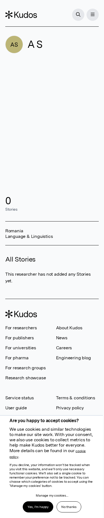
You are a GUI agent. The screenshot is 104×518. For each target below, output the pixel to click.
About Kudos (69, 327)
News (61, 337)
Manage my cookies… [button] (52, 495)
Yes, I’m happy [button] (38, 507)
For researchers (21, 327)
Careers (64, 347)
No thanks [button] (69, 507)
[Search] (78, 15)
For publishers (19, 337)
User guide (16, 407)
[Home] (21, 15)
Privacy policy (70, 407)
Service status (19, 397)
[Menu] (93, 15)
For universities (20, 347)
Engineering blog (73, 357)
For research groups (25, 367)
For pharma (17, 357)
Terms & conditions (75, 397)
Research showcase (25, 377)
